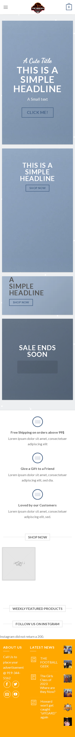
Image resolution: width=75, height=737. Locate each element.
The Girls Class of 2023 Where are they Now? (47, 684)
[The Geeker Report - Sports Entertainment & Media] (37, 7)
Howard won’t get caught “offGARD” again (48, 709)
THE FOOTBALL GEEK (49, 662)
